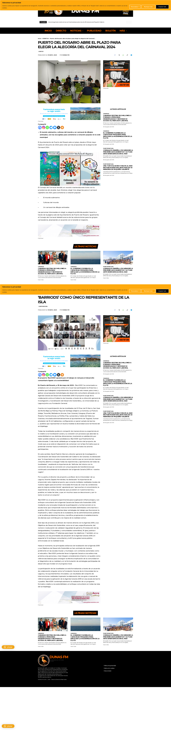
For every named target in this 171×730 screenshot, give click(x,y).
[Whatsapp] (47, 127)
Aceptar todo (162, 6)
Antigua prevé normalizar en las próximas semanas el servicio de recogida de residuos (73, 22)
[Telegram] (131, 55)
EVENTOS (46, 38)
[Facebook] (115, 55)
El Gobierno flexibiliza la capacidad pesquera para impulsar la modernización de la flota (117, 135)
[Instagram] (43, 127)
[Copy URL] (127, 55)
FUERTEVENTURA (108, 148)
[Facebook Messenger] (54, 127)
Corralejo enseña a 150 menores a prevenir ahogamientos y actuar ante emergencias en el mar (118, 152)
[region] (85, 5)
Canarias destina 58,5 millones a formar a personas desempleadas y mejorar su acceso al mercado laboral (117, 118)
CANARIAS (106, 113)
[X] (119, 55)
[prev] (127, 22)
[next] (130, 22)
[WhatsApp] (123, 55)
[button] (8, 726)
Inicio (39, 38)
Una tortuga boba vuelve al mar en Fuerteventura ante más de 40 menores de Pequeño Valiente (117, 167)
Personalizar (134, 6)
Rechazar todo (148, 6)
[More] (62, 127)
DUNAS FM (66, 55)
